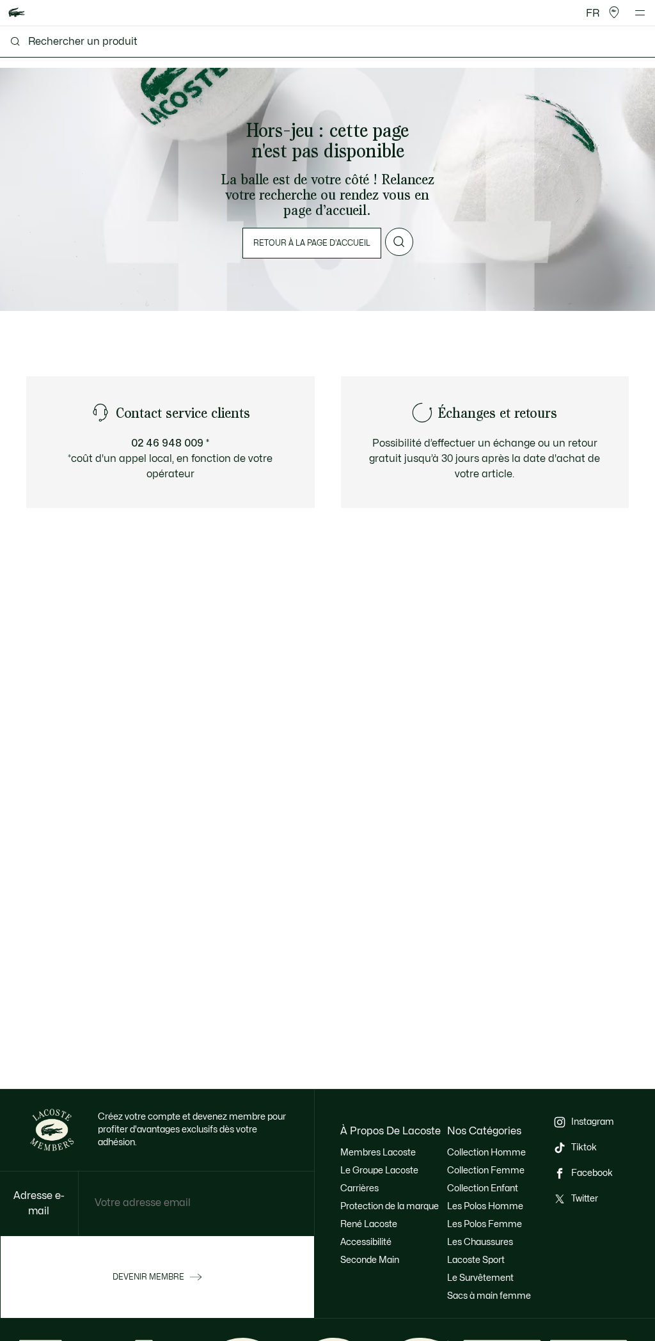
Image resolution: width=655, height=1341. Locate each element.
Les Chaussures (480, 1242)
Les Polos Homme (485, 1206)
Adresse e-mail (39, 1203)
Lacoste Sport (476, 1260)
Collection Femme (486, 1170)
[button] (614, 12)
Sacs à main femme (489, 1296)
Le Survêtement (480, 1278)
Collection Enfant (482, 1188)
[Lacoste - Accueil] (16, 13)
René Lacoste (368, 1224)
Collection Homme (486, 1152)
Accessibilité (365, 1242)
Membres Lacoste (378, 1152)
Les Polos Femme (484, 1224)
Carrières (359, 1188)
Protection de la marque (389, 1206)
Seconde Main (369, 1260)
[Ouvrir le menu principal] (640, 13)
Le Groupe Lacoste (379, 1170)
